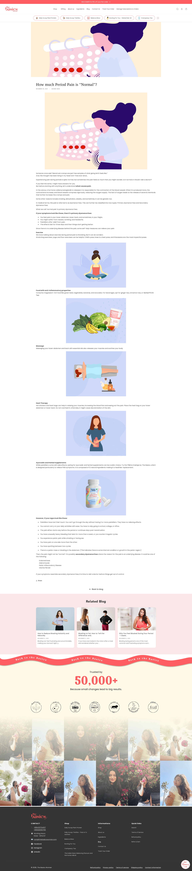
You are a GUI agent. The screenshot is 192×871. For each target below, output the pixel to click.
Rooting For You (69, 844)
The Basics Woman (44, 868)
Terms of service (122, 868)
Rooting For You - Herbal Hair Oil (120, 18)
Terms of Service (137, 832)
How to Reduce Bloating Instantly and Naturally (53, 635)
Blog (99, 842)
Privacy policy (108, 868)
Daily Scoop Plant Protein (47, 18)
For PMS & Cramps (131, 465)
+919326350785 (40, 830)
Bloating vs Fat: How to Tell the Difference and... (91, 635)
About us (101, 832)
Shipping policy (137, 868)
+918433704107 (40, 827)
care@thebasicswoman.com (45, 839)
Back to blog (97, 589)
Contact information (153, 868)
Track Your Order (104, 851)
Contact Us (102, 846)
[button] (56, 9)
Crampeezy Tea (146, 18)
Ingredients (102, 837)
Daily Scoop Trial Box (73, 18)
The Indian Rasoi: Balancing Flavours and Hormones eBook (78, 854)
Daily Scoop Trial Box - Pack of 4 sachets (75, 833)
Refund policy (136, 837)
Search (134, 828)
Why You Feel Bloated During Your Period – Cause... (136, 635)
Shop (100, 828)
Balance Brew (95, 18)
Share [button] (40, 581)
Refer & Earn (136, 842)
